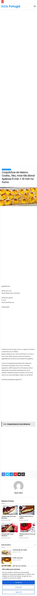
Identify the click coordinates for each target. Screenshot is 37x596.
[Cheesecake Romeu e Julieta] (27, 510)
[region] (18, 581)
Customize (18, 587)
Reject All (18, 592)
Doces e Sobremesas (6, 169)
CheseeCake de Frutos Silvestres (8, 517)
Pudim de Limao (18, 558)
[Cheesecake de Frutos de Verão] (27, 527)
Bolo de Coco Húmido (19, 566)
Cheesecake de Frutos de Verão (27, 535)
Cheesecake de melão (20, 550)
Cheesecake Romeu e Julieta (26, 517)
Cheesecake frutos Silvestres (7, 535)
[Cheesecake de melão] (6, 552)
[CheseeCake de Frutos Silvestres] (9, 510)
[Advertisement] (18, 29)
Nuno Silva (18, 493)
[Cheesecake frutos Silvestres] (9, 527)
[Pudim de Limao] (6, 560)
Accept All (18, 582)
